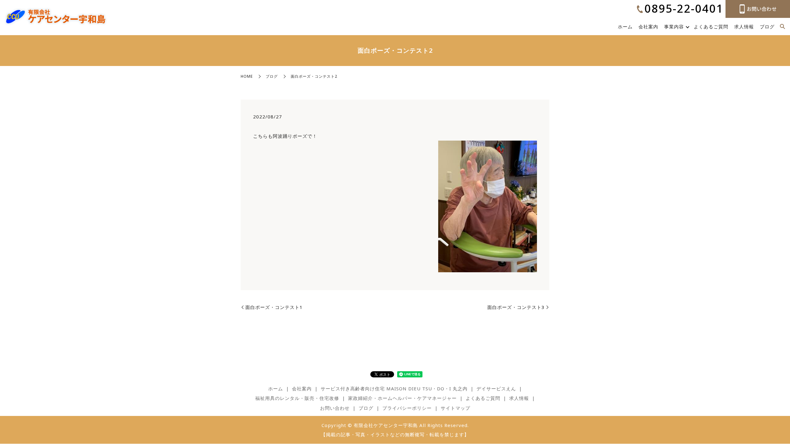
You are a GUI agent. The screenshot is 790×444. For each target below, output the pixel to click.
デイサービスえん (496, 388)
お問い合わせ (335, 408)
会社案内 (648, 26)
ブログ (767, 26)
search (782, 26)
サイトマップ (455, 408)
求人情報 (744, 26)
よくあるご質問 (711, 26)
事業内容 (674, 26)
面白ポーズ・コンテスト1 (274, 307)
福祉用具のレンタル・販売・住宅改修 (297, 398)
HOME (247, 76)
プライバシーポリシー (407, 408)
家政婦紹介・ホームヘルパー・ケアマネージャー (402, 398)
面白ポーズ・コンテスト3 (516, 307)
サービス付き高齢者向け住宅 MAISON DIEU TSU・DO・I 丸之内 (394, 388)
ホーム (625, 26)
